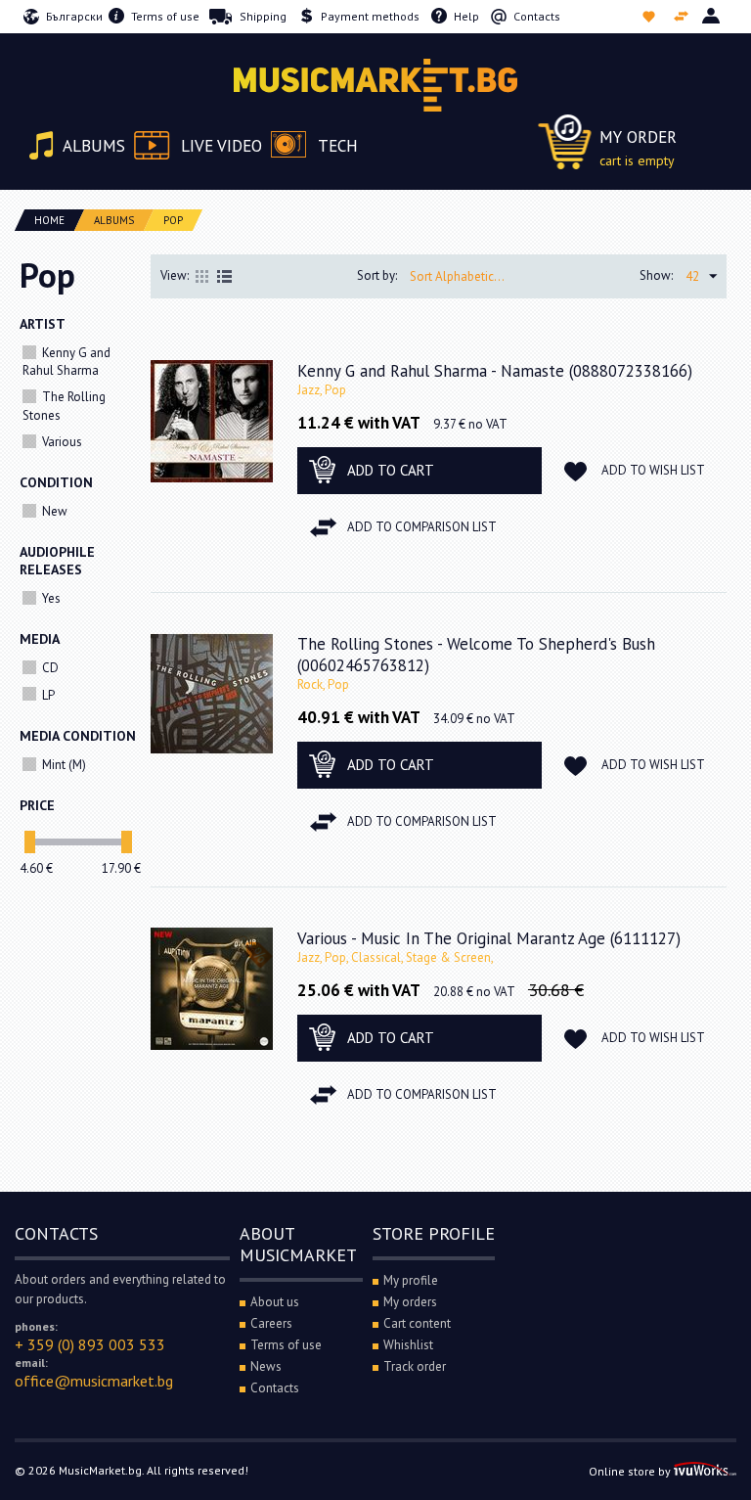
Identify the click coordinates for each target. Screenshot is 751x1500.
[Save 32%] (212, 987)
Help (466, 16)
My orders (410, 1302)
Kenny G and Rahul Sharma (66, 361)
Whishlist (651, 16)
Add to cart (390, 470)
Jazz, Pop (321, 390)
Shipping (263, 16)
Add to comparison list (422, 527)
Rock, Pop (323, 684)
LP (48, 695)
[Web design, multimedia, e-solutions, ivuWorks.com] (705, 1471)
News (266, 1366)
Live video (221, 146)
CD (50, 667)
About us (274, 1302)
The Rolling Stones (64, 405)
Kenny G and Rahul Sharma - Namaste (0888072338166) (494, 371)
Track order (414, 1366)
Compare (683, 16)
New (54, 511)
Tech (338, 146)
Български (74, 16)
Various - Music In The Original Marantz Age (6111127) (489, 938)
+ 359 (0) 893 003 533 (90, 1344)
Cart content (417, 1323)
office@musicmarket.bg (94, 1380)
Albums (94, 146)
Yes (51, 598)
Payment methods (370, 16)
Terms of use (165, 16)
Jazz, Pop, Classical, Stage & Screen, (395, 957)
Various (62, 441)
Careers (271, 1323)
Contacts (536, 16)
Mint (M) (64, 764)
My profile (410, 1280)
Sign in (712, 16)
